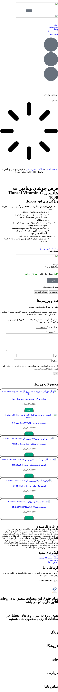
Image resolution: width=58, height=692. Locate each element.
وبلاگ (55, 29)
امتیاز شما (52, 327)
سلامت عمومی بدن (34, 169)
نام (56, 355)
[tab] (53, 292)
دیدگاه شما (52, 332)
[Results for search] (29, 131)
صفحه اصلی (51, 169)
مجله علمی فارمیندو (48, 557)
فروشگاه (54, 555)
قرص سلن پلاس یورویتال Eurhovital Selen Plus (24, 486)
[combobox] (45, 100)
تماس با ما (53, 31)
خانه (56, 25)
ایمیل (55, 360)
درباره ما (54, 34)
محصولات (53, 27)
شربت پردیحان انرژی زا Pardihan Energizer (26, 507)
